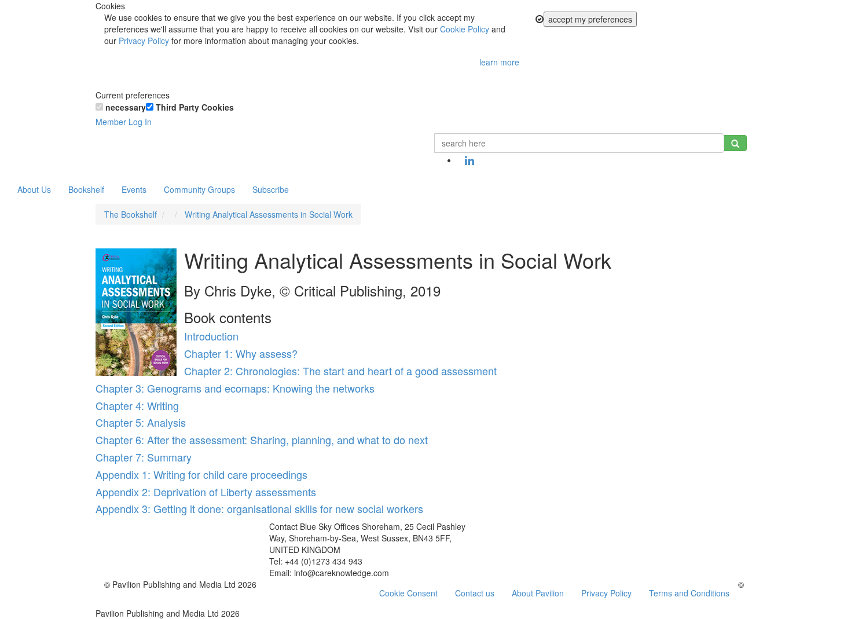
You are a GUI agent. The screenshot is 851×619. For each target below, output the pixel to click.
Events (134, 189)
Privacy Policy (144, 40)
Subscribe (270, 189)
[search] (735, 143)
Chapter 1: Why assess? (241, 353)
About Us (34, 189)
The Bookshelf (130, 214)
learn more (499, 62)
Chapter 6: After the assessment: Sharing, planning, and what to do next (262, 439)
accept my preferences (590, 19)
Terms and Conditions (689, 593)
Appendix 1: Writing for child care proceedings (201, 474)
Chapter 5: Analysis (141, 422)
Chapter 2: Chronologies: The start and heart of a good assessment (340, 370)
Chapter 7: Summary (144, 456)
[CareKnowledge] (113, 147)
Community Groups (199, 189)
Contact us (474, 593)
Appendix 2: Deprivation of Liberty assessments (206, 491)
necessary (124, 107)
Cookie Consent (408, 593)
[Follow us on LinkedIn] (469, 161)
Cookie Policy (464, 29)
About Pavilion (538, 593)
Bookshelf (86, 189)
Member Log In (124, 121)
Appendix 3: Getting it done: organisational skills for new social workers (259, 508)
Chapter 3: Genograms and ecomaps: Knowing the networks (235, 387)
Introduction (211, 335)
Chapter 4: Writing (137, 405)
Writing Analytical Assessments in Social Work (269, 214)
